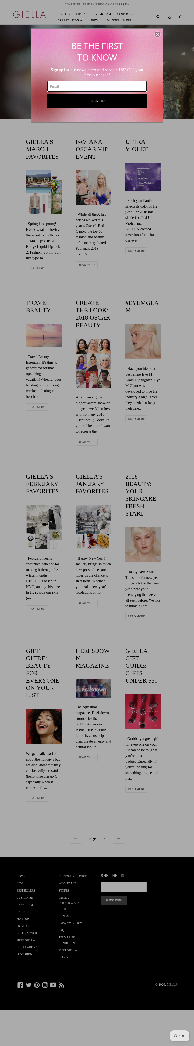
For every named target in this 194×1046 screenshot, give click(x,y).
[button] (157, 34)
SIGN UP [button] (97, 101)
